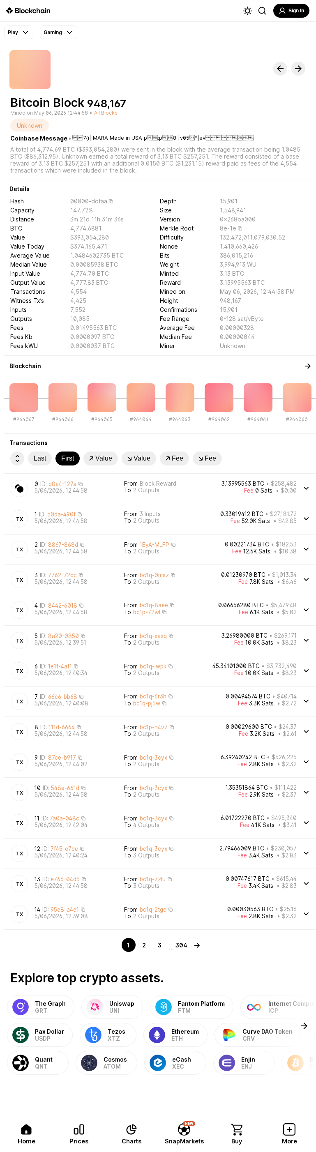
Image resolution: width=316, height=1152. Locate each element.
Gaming (53, 32)
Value (103, 458)
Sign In (296, 11)
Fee (177, 458)
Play (13, 32)
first (67, 458)
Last (40, 458)
